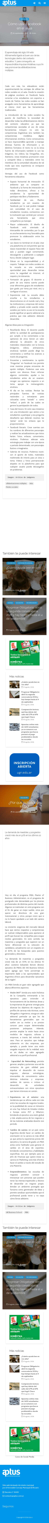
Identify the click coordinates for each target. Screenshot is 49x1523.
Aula (31, 483)
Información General (25, 563)
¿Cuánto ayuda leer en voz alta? (23, 569)
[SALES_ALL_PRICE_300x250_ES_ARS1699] (24, 653)
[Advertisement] (24, 77)
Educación (24, 19)
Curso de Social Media (24, 1457)
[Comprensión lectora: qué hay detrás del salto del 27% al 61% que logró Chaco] (14, 712)
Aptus (31, 1517)
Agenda (10, 603)
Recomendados (32, 603)
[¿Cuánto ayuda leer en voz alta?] (24, 576)
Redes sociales (12, 487)
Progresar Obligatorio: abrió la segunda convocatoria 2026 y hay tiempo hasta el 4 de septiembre (24, 613)
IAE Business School (14, 1212)
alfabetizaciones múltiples (16, 483)
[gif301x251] (24, 765)
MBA (26, 1212)
